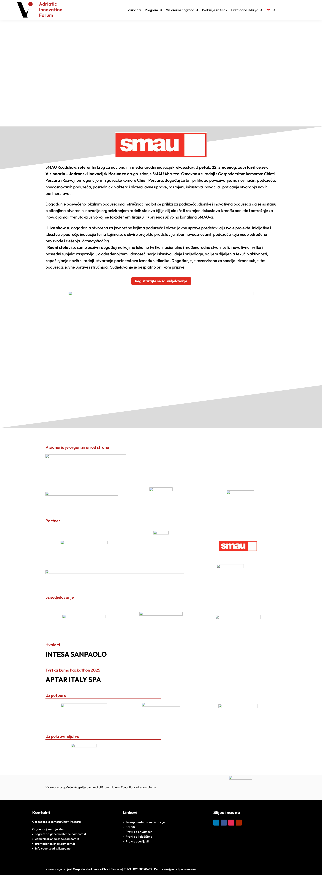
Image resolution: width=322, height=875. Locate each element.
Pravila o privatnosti (139, 832)
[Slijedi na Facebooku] (224, 823)
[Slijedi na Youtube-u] (239, 823)
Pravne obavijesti (137, 841)
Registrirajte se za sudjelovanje (161, 281)
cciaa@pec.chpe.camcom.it (179, 869)
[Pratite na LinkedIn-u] (216, 823)
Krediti (130, 827)
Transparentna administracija (145, 822)
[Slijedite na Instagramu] (231, 823)
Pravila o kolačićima (139, 836)
